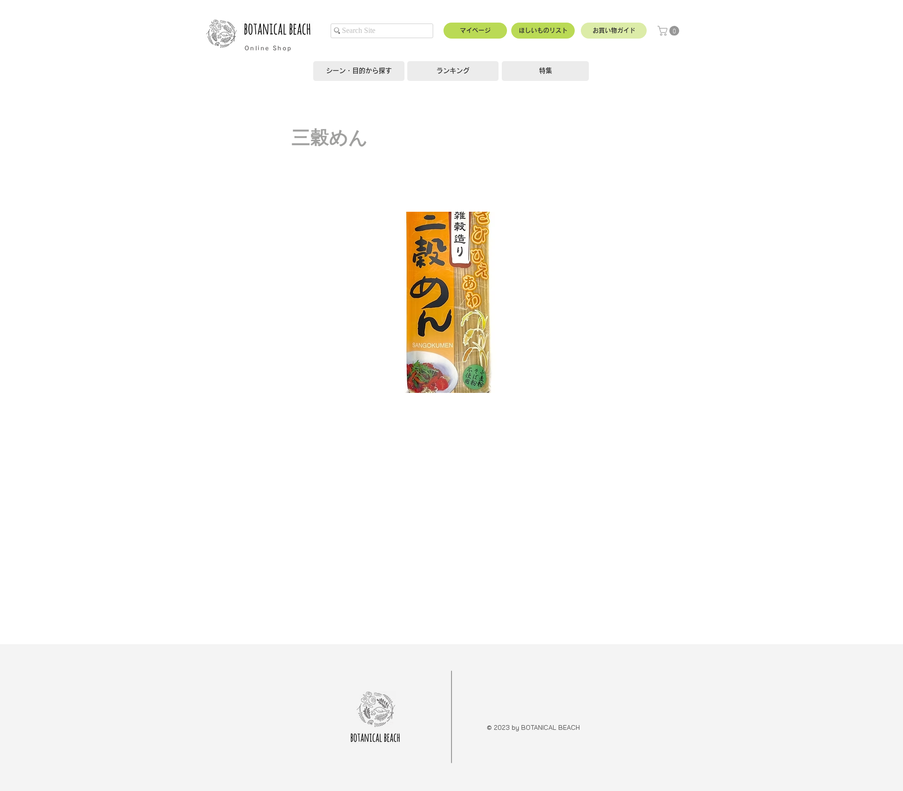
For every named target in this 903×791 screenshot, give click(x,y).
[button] (614, 31)
